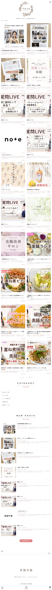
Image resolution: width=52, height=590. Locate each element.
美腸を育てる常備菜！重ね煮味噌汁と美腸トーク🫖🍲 (13, 368)
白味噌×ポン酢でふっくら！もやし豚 (36, 367)
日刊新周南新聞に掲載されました (9, 50)
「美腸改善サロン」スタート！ (9, 259)
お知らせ (5, 392)
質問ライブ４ (4, 120)
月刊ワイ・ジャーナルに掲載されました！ (37, 50)
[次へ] (31, 377)
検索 (2, 551)
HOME (15, 577)
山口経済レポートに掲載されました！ (10, 85)
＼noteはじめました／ (7, 154)
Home (2, 20)
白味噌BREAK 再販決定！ (33, 189)
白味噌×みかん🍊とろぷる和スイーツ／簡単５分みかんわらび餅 (12, 332)
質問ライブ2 (30, 154)
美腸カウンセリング (32, 224)
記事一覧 (6, 20)
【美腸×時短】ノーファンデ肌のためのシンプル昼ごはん (39, 260)
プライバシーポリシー (33, 577)
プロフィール (25, 577)
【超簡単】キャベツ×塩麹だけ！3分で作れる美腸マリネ (38, 296)
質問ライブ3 (30, 120)
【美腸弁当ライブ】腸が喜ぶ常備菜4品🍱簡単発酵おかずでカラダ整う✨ (39, 332)
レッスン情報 (5, 398)
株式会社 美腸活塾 (28, 583)
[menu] (50, 2)
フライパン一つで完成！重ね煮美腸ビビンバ (12, 295)
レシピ (4, 395)
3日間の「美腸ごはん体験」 (34, 85)
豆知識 (4, 401)
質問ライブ (5, 405)
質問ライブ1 (4, 224)
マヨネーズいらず (5, 189)
